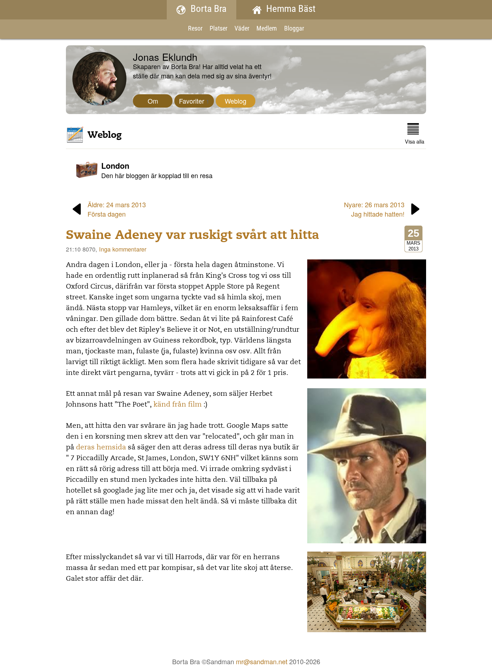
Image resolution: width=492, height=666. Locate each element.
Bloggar (294, 29)
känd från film (177, 404)
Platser (218, 29)
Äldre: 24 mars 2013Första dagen (117, 209)
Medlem (266, 29)
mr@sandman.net (261, 661)
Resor (195, 29)
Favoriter (194, 100)
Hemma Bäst (291, 9)
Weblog (235, 100)
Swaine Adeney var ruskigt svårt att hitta (192, 235)
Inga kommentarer (122, 249)
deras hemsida (101, 447)
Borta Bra (209, 9)
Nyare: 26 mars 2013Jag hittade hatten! (374, 209)
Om (153, 100)
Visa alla (414, 141)
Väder (241, 29)
